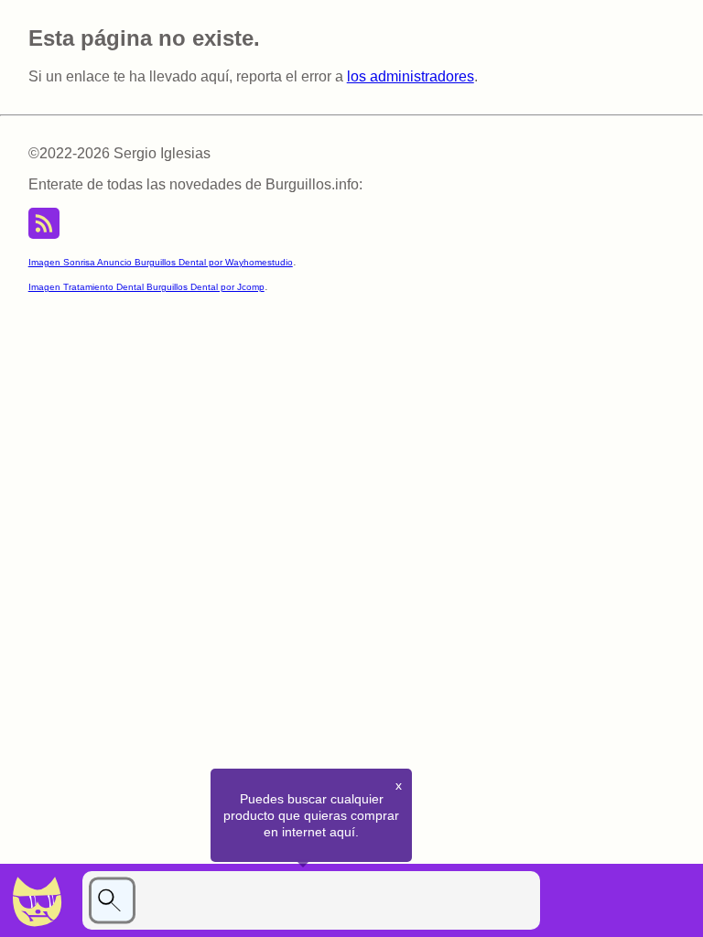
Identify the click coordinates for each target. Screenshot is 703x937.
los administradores (410, 76)
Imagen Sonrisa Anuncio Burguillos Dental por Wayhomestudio (160, 262)
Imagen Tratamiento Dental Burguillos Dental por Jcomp (146, 287)
